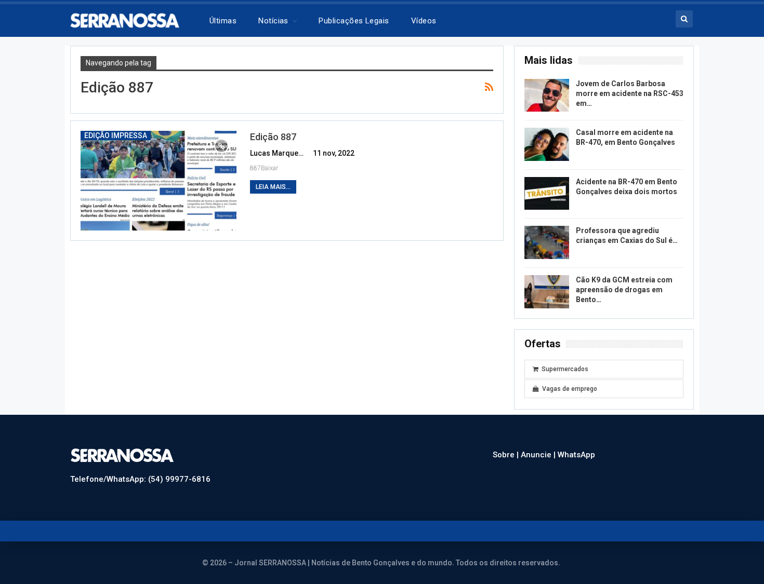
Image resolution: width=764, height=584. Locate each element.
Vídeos (424, 20)
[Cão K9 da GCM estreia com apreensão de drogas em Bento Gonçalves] (546, 291)
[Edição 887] (158, 180)
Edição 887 (273, 136)
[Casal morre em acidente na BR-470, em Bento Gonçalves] (546, 144)
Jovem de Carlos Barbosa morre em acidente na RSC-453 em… (629, 93)
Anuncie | (539, 454)
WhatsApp (576, 454)
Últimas (222, 20)
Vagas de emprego (569, 388)
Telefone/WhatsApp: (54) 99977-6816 (140, 479)
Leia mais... (273, 187)
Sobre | (507, 454)
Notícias (273, 20)
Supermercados (565, 369)
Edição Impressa (115, 135)
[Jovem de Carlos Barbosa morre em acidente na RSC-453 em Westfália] (546, 95)
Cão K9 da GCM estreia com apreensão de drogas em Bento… (624, 290)
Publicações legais (354, 20)
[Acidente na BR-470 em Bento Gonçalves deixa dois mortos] (546, 193)
